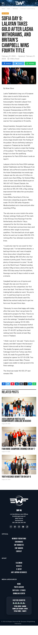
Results (19, 566)
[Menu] (3, 3)
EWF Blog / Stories (19, 590)
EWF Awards (19, 548)
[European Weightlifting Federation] (20, 3)
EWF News (5, 13)
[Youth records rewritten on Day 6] (19, 464)
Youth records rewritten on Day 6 (16, 476)
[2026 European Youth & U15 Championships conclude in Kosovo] (19, 407)
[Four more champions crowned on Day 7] (19, 436)
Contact (19, 551)
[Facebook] (10, 526)
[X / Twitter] (15, 526)
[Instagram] (19, 526)
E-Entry (19, 569)
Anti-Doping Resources (19, 572)
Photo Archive (19, 587)
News (19, 584)
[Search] (35, 3)
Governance (19, 542)
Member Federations (19, 539)
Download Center (19, 593)
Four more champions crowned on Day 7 (18, 449)
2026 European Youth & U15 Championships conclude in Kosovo (16, 420)
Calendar (19, 563)
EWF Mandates (19, 545)
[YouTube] (23, 526)
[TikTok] (27, 526)
